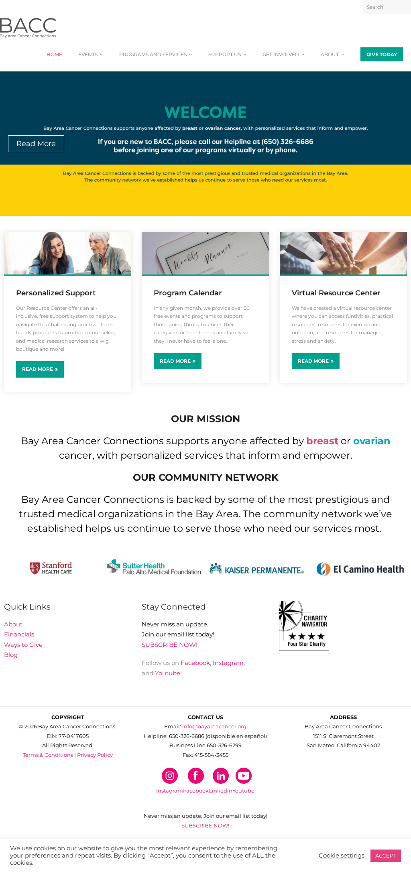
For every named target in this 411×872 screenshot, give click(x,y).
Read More (37, 369)
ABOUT (330, 54)
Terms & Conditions (48, 755)
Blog (11, 655)
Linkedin (220, 790)
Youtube (167, 673)
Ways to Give (23, 644)
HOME (54, 54)
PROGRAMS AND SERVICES (153, 54)
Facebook (195, 663)
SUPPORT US (224, 54)
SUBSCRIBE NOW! (169, 644)
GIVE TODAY (381, 54)
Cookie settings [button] (341, 855)
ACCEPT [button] (385, 855)
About (13, 624)
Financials (19, 634)
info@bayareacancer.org (214, 726)
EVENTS (88, 54)
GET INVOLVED (280, 54)
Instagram (228, 663)
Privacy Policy (95, 755)
